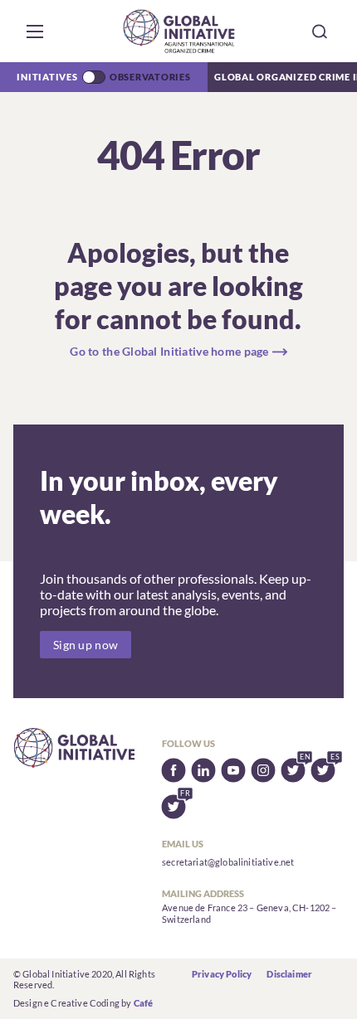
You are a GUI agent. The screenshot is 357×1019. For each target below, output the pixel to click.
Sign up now (85, 645)
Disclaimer (289, 973)
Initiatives (47, 76)
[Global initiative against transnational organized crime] (179, 31)
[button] (35, 31)
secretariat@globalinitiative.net (228, 861)
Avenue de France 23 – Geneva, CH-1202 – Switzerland (249, 913)
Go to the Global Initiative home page (169, 351)
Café (144, 1002)
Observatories (150, 76)
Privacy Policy (222, 973)
